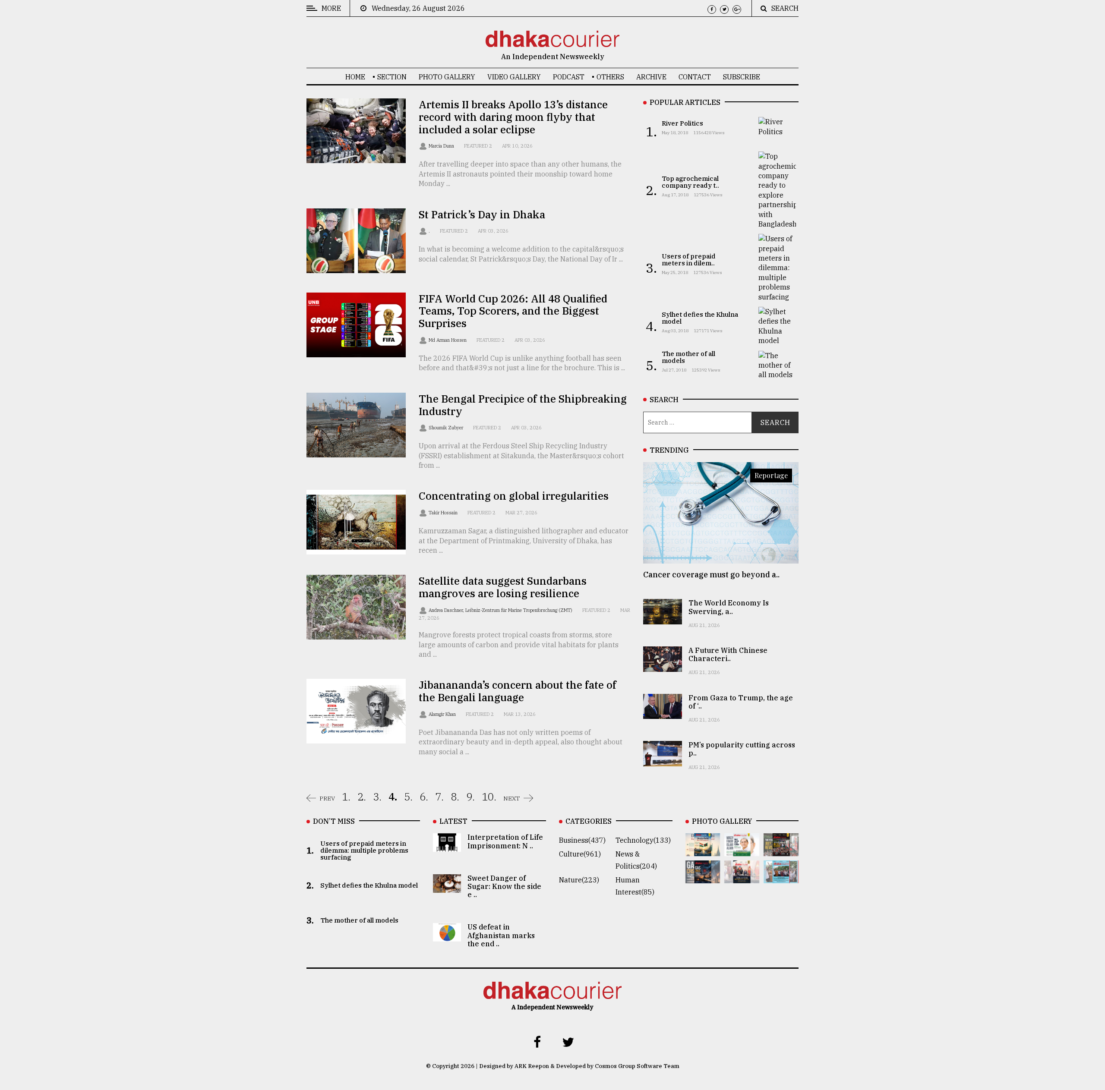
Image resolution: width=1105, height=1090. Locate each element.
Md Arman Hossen (448, 340)
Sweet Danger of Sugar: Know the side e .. (504, 886)
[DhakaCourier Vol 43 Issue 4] (741, 850)
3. (377, 796)
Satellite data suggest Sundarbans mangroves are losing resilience (503, 587)
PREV (327, 798)
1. (346, 796)
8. (455, 796)
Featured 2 (478, 146)
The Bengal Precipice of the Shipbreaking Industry (523, 405)
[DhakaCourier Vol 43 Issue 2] (702, 877)
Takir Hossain (444, 513)
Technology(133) (643, 840)
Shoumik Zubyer (446, 428)
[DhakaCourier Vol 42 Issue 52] (781, 877)
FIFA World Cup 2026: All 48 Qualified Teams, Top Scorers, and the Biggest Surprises (513, 311)
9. (470, 796)
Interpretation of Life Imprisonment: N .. (505, 841)
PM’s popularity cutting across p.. (741, 748)
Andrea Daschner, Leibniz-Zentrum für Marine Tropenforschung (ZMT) (501, 610)
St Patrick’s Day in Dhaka (482, 214)
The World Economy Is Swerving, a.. (728, 607)
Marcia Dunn (442, 146)
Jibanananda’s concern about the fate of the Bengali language (517, 691)
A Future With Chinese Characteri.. (727, 654)
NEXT (511, 798)
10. (489, 796)
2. (361, 796)
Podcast (568, 76)
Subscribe (741, 76)
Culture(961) (580, 854)
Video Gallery (514, 76)
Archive (651, 76)
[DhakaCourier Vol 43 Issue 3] (781, 850)
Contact (695, 76)
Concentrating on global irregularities (514, 496)
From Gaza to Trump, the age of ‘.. (740, 701)
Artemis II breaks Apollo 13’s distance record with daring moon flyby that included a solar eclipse (513, 117)
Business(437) (582, 840)
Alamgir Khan (443, 714)
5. (408, 796)
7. (439, 796)
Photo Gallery (447, 76)
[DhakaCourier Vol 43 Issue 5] (702, 850)
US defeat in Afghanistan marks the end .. (501, 935)
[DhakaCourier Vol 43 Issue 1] (741, 877)
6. (424, 796)
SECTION (392, 76)
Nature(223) (579, 880)
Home (355, 76)
